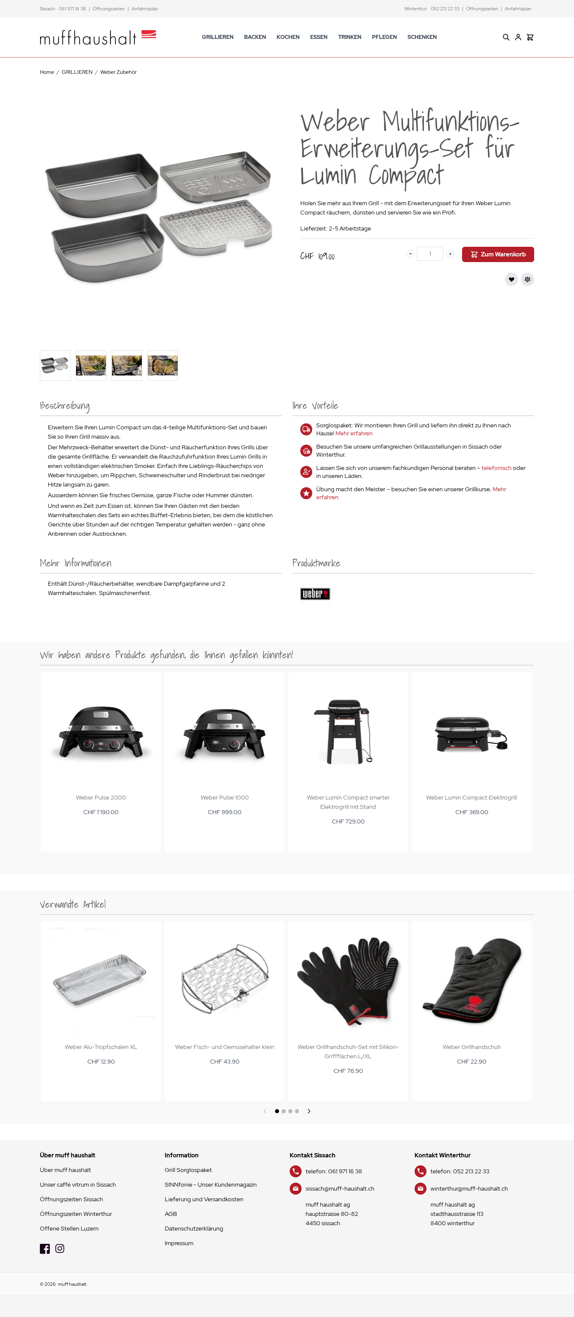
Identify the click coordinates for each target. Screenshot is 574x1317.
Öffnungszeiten (109, 9)
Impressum (179, 1243)
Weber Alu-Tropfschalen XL (101, 1047)
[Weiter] (309, 1111)
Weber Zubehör (118, 72)
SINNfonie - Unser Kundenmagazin (211, 1184)
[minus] (410, 254)
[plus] (450, 254)
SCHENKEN (422, 37)
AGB (171, 1214)
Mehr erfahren (354, 433)
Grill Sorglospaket (188, 1170)
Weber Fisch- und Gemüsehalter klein (224, 1047)
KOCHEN (288, 37)
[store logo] (98, 37)
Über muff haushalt (65, 1170)
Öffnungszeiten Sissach (71, 1199)
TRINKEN (349, 37)
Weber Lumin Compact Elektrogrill (471, 797)
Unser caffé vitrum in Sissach (78, 1184)
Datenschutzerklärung (194, 1228)
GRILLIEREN (218, 37)
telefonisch (497, 468)
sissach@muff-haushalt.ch (340, 1188)
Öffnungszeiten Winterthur (76, 1214)
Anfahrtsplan (145, 9)
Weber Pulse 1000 (225, 797)
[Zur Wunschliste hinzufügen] (511, 279)
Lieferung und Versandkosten (204, 1199)
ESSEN (319, 37)
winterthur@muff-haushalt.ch (469, 1188)
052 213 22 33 (445, 9)
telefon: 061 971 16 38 (334, 1171)
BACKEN (255, 37)
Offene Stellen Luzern (69, 1228)
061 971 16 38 (72, 9)
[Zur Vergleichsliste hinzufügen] (527, 279)
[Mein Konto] (518, 37)
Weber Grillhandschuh (472, 1047)
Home (47, 72)
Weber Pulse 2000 (101, 797)
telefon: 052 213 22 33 (459, 1171)
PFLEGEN (384, 37)
